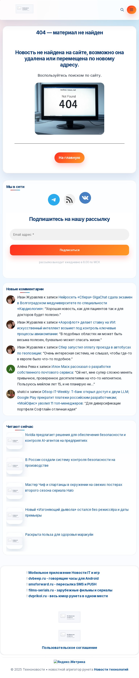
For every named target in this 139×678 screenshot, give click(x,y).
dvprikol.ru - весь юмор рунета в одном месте (68, 596)
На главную (69, 157)
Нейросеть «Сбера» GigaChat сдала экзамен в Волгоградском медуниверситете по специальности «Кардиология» (74, 303)
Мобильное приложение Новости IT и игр (64, 573)
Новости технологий (111, 669)
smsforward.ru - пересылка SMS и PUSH (62, 584)
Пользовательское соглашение (69, 648)
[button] (122, 10)
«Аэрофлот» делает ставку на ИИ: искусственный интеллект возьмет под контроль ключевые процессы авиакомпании (66, 328)
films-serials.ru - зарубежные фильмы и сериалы (70, 590)
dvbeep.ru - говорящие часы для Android (63, 578)
